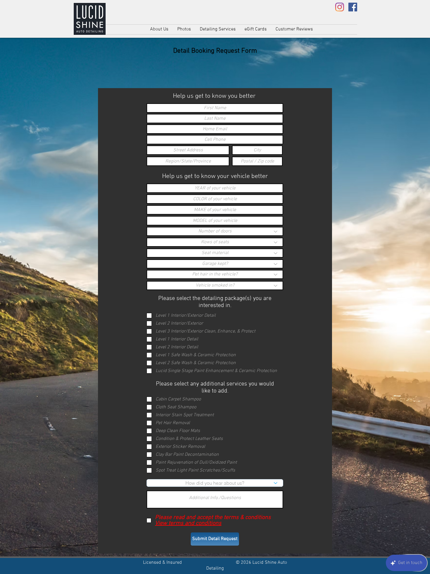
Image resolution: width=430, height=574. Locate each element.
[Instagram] (339, 7)
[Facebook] (352, 7)
